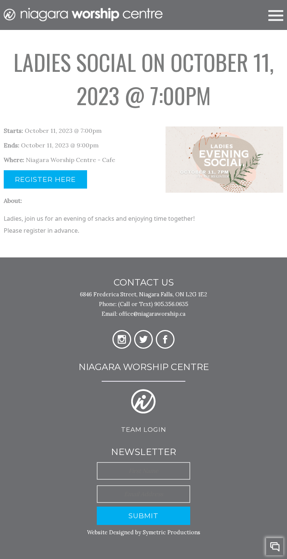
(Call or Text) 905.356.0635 (153, 304)
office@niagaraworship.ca (152, 313)
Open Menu (275, 14)
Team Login (143, 429)
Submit (143, 515)
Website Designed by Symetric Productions (143, 532)
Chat (274, 546)
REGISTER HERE (45, 179)
